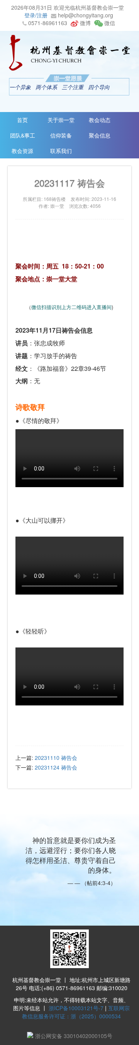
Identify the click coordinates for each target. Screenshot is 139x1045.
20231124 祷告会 (56, 767)
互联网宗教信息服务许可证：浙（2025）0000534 (76, 1012)
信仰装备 (61, 135)
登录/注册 (35, 15)
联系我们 (61, 151)
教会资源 (22, 151)
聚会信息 (99, 135)
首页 (22, 120)
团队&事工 (22, 135)
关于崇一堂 (61, 120)
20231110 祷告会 (56, 757)
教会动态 (99, 120)
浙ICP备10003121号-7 (76, 1008)
